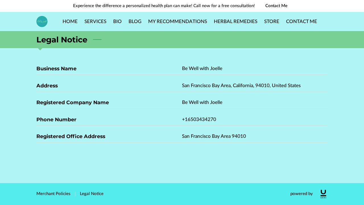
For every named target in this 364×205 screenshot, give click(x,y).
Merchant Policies (53, 194)
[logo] (323, 194)
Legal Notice (92, 194)
